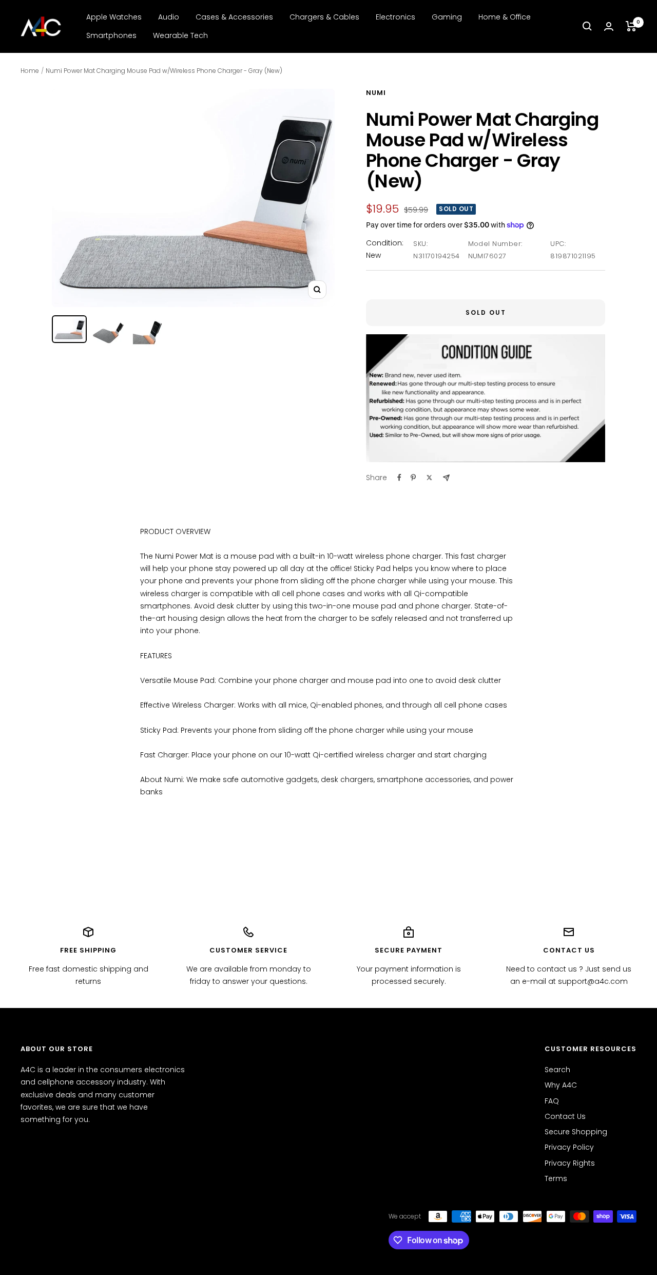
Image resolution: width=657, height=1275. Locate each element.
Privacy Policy (569, 1147)
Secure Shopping (576, 1132)
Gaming (447, 17)
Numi (376, 93)
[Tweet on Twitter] (429, 477)
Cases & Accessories (234, 17)
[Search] (587, 26)
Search (557, 1069)
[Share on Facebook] (399, 477)
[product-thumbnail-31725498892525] (108, 332)
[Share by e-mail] (446, 477)
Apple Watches (114, 17)
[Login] (608, 26)
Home (30, 70)
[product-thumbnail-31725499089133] (147, 332)
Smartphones (111, 35)
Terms (556, 1178)
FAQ (552, 1101)
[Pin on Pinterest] (413, 477)
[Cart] (631, 26)
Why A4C (561, 1085)
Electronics (395, 17)
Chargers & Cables (324, 17)
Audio (168, 17)
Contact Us (565, 1116)
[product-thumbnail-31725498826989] (69, 329)
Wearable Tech (180, 35)
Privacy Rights (570, 1163)
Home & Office (504, 17)
